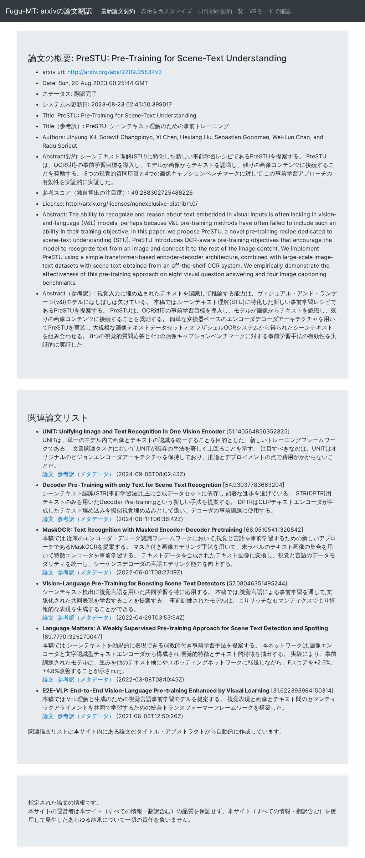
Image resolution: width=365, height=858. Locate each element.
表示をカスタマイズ (166, 11)
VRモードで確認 (270, 11)
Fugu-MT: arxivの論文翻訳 (49, 11)
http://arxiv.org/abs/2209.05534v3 (114, 71)
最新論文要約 (118, 11)
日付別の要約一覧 (220, 11)
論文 (48, 474)
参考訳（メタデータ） (85, 474)
